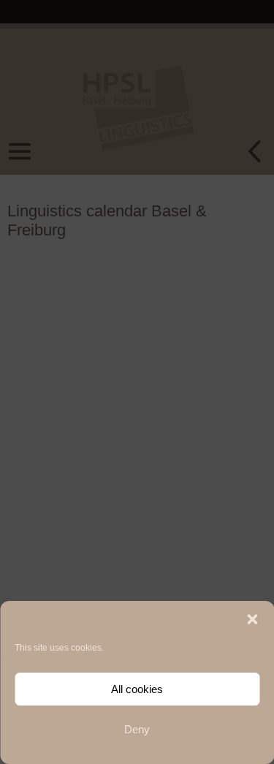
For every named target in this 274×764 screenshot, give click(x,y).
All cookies (137, 689)
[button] (252, 619)
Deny (137, 729)
